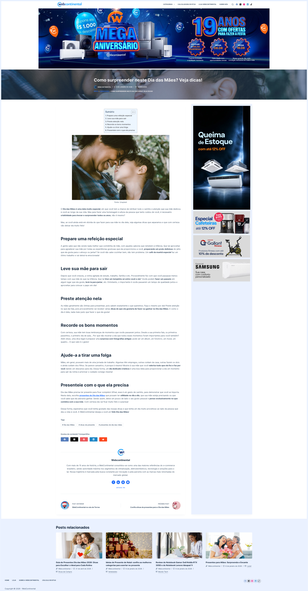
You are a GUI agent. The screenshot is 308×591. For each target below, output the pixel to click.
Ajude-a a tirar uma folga (117, 127)
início (96, 91)
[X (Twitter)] (240, 4)
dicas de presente (87, 425)
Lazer (249, 566)
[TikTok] (251, 4)
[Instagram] (244, 4)
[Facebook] (237, 4)
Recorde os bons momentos (119, 124)
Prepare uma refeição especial (119, 116)
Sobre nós (223, 4)
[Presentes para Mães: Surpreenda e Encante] (229, 545)
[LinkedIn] (248, 4)
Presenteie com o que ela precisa (121, 130)
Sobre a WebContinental (29, 580)
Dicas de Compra (65, 572)
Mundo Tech (163, 572)
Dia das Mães (68, 425)
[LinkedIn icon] (118, 482)
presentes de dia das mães (110, 425)
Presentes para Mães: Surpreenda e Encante (227, 562)
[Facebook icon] (113, 482)
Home (7, 580)
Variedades (142, 87)
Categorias (168, 4)
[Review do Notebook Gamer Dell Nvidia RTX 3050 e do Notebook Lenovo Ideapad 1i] (179, 545)
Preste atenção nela (115, 121)
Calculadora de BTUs (187, 4)
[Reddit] (103, 439)
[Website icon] (123, 482)
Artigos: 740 (120, 488)
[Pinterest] (84, 439)
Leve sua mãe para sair (116, 118)
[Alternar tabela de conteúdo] (132, 112)
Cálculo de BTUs (49, 580)
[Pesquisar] (233, 4)
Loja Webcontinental (207, 4)
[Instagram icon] (128, 482)
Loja (14, 580)
